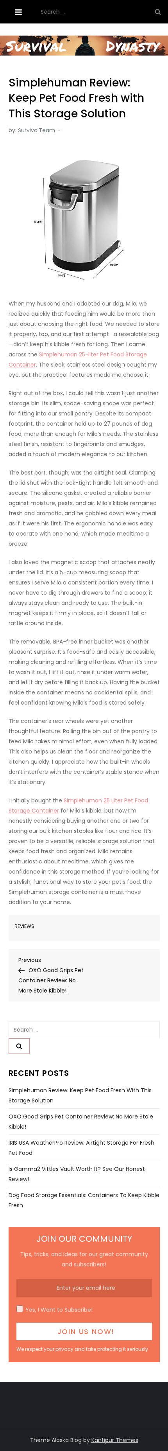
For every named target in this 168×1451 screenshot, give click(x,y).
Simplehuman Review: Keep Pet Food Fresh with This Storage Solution (80, 1095)
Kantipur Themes (114, 1440)
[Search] (158, 11)
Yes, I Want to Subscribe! (59, 1310)
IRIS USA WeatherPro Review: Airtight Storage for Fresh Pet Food (81, 1148)
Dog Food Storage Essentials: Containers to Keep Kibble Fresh (84, 1200)
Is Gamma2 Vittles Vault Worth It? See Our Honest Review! (77, 1174)
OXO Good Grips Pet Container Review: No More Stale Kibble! (81, 1122)
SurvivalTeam (36, 130)
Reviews (24, 926)
